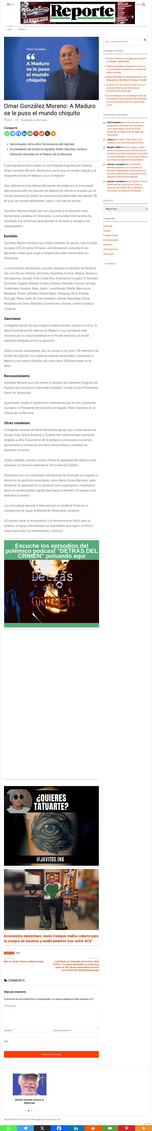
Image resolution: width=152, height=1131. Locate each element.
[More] (53, 135)
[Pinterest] (35, 135)
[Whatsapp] (7, 135)
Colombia (107, 226)
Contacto (22, 29)
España (106, 231)
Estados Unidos (110, 235)
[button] (25, 1110)
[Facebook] (18, 135)
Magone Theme (42, 1120)
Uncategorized (110, 249)
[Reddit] (41, 135)
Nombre (8, 1030)
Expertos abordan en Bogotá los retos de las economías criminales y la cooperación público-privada (126, 69)
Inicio (9, 29)
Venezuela (108, 254)
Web (6, 1041)
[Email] (30, 135)
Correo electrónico (62, 1030)
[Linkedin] (24, 135)
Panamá (107, 244)
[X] (47, 135)
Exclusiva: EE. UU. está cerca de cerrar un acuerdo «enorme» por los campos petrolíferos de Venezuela (125, 88)
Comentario (10, 1006)
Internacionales (110, 240)
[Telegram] (12, 135)
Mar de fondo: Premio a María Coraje (23, 961)
